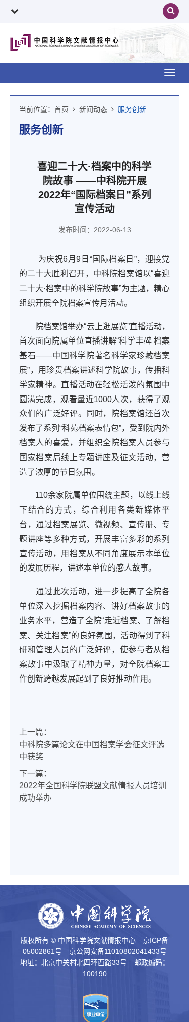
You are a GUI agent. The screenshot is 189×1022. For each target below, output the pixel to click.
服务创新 (132, 109)
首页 (61, 109)
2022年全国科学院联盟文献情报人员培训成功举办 (92, 791)
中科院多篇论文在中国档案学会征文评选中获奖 (91, 750)
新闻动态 (93, 109)
